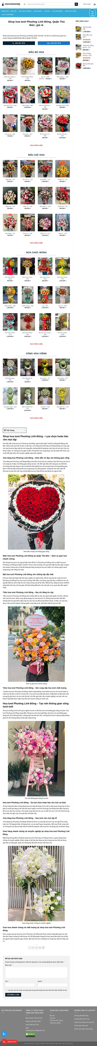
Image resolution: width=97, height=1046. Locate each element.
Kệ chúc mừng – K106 (63, 333)
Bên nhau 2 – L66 (45, 206)
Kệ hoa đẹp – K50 (10, 306)
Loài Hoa (13, 11)
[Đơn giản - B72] (27, 123)
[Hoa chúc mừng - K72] (10, 322)
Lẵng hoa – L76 (62, 206)
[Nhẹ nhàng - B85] (27, 94)
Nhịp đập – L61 (10, 179)
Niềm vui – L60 (27, 206)
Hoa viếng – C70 (63, 378)
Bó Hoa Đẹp (38, 11)
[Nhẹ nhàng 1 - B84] (62, 66)
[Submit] (76, 4)
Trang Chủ (5, 11)
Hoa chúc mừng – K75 (62, 278)
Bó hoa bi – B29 (10, 134)
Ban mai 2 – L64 (28, 179)
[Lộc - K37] (45, 295)
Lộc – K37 (45, 306)
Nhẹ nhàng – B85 (27, 105)
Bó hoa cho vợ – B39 (10, 105)
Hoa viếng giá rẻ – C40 (27, 379)
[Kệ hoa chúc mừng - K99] (45, 322)
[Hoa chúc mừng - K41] (27, 266)
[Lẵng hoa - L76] (62, 195)
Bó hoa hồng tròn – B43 (45, 106)
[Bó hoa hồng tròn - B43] (45, 94)
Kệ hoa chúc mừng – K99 (45, 333)
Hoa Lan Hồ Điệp (7, 14)
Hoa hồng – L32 (10, 233)
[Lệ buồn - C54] (45, 396)
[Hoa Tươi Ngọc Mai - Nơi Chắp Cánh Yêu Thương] (11, 4)
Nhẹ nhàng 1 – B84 (62, 77)
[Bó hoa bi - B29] (10, 123)
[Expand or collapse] (24, 430)
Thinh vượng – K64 (27, 306)
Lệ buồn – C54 (45, 407)
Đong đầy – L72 (45, 179)
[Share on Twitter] (33, 947)
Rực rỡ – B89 (45, 77)
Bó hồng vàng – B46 (62, 105)
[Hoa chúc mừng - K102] (10, 266)
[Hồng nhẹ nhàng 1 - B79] (10, 66)
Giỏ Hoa (47, 11)
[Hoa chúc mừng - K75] (62, 266)
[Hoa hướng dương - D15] (27, 66)
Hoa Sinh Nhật (57, 11)
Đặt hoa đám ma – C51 (27, 407)
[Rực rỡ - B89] (45, 66)
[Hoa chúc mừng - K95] (45, 266)
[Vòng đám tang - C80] (10, 367)
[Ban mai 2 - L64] (27, 168)
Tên (7, 981)
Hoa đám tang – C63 (10, 407)
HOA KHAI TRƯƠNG (25, 11)
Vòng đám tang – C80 (10, 379)
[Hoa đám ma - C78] (62, 396)
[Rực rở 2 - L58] (27, 222)
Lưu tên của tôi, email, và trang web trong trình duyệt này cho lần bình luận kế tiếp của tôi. (37, 990)
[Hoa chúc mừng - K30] (27, 322)
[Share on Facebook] (29, 947)
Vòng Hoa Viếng (70, 11)
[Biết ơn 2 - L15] (45, 222)
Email (40, 981)
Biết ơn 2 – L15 (45, 233)
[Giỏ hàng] (95, 4)
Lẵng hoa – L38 (10, 206)
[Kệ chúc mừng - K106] (62, 322)
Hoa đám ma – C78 (62, 407)
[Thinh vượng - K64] (27, 295)
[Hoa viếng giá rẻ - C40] (27, 367)
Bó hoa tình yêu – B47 (62, 135)
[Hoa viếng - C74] (45, 367)
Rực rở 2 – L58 (27, 233)
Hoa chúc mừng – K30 (27, 333)
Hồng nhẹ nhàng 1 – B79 (10, 77)
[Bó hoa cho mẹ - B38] (45, 123)
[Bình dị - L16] (62, 222)
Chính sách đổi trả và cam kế (84, 1022)
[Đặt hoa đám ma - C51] (27, 396)
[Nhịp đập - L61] (10, 168)
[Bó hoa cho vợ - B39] (10, 94)
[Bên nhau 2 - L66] (45, 195)
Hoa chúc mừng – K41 (27, 278)
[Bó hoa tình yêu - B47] (62, 123)
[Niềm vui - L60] (27, 195)
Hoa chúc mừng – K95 (45, 278)
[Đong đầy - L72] (45, 168)
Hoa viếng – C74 (45, 378)
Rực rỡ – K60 (63, 306)
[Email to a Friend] (36, 947)
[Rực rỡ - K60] (62, 295)
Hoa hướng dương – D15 (28, 77)
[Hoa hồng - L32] (10, 222)
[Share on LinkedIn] (43, 947)
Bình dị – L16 (63, 233)
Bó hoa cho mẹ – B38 (45, 135)
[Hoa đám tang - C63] (10, 396)
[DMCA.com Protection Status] (30, 1035)
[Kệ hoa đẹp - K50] (10, 295)
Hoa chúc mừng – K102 (10, 278)
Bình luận (8, 965)
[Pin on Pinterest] (39, 947)
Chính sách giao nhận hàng (83, 1029)
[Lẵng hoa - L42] (62, 168)
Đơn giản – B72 (27, 134)
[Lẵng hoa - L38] (10, 195)
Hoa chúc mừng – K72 (10, 333)
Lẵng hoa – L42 (62, 179)
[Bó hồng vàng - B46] (62, 94)
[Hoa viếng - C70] (62, 367)
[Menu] (25, 4)
